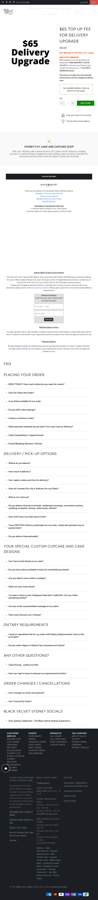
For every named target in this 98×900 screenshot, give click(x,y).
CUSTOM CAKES (37, 750)
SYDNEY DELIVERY (12, 760)
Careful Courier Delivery (49, 196)
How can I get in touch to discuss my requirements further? (37, 673)
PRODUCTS (55, 733)
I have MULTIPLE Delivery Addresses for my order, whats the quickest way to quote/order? (46, 526)
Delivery (40, 848)
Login (85, 2)
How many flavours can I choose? (24, 615)
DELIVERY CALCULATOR (14, 749)
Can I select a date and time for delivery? (28, 480)
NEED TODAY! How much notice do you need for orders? (36, 384)
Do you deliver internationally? (23, 536)
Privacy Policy (70, 801)
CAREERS (76, 745)
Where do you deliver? (19, 463)
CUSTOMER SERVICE (12, 734)
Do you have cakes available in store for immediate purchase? (38, 569)
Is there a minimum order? (21, 418)
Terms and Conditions (73, 791)
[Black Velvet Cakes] (8, 11)
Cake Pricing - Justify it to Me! (23, 665)
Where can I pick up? (18, 497)
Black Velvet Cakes (24, 887)
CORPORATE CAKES (35, 737)
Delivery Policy (70, 796)
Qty (61, 98)
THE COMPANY (79, 733)
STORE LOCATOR (15, 756)
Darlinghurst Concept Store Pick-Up (49, 193)
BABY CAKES (35, 747)
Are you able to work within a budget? (27, 578)
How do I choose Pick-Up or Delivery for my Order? (33, 488)
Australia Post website (40, 288)
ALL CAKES (56, 736)
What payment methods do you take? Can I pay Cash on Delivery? (40, 426)
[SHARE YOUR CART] (5, 768)
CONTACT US (13, 753)
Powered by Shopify (58, 887)
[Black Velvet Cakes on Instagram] (10, 2)
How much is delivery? (19, 471)
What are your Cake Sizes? (21, 586)
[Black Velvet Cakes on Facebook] (6, 2)
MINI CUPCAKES (58, 742)
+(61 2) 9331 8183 (22, 2)
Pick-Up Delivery (49, 176)
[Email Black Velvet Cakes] (3, 2)
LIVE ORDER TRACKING (13, 743)
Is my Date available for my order (24, 401)
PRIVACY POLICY (80, 747)
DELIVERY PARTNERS (12, 768)
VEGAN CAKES (57, 745)
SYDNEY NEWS (79, 742)
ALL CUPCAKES (58, 739)
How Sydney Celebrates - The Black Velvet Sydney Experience (39, 721)
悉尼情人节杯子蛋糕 (18, 828)
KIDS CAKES (35, 745)
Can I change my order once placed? (26, 692)
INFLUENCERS (36, 753)
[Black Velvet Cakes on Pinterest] (14, 2)
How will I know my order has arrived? (27, 516)
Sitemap (12, 840)
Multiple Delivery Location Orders (49, 199)
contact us (16, 334)
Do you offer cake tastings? (21, 409)
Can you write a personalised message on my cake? (33, 606)
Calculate (48, 319)
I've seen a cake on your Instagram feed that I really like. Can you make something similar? (43, 596)
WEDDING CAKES (37, 742)
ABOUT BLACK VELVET (79, 737)
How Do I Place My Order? (21, 392)
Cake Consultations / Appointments (26, 435)
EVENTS (33, 733)
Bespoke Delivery (48, 201)
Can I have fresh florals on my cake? (26, 561)
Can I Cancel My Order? (20, 701)
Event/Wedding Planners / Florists (25, 443)
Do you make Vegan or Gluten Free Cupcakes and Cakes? (36, 645)
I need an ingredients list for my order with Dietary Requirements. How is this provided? (46, 635)
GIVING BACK (14, 765)
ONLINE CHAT (14, 739)
